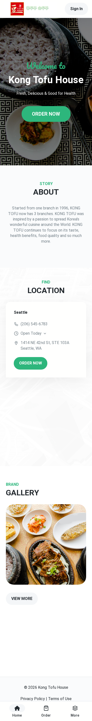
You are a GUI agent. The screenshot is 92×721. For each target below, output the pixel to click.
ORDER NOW (46, 114)
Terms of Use (60, 698)
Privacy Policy (32, 698)
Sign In (76, 8)
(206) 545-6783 (34, 324)
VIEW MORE (21, 598)
